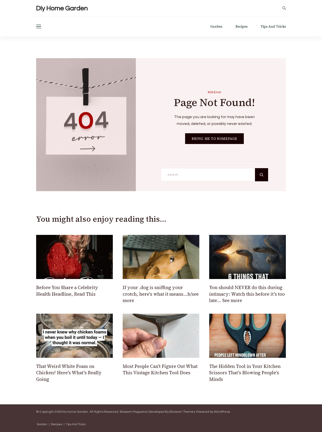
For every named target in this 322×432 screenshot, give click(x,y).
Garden (216, 26)
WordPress (222, 411)
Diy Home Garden (62, 8)
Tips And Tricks (273, 26)
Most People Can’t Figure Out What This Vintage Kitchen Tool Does (160, 369)
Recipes (241, 26)
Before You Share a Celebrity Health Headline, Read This (67, 290)
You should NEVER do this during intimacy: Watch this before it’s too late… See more (247, 294)
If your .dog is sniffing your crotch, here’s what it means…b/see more (161, 294)
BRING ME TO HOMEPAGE (214, 138)
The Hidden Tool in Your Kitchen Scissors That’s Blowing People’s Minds (245, 372)
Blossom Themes (182, 411)
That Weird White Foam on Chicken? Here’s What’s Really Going (69, 372)
